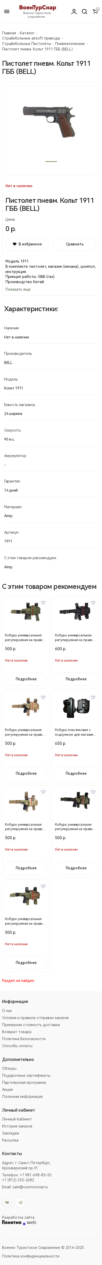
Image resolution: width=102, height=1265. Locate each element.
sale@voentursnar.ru (30, 1187)
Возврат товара (16, 1032)
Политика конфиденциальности (30, 1256)
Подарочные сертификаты (26, 1075)
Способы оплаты (17, 1046)
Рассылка (10, 1140)
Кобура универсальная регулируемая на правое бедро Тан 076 (24, 734)
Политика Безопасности (24, 1039)
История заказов (17, 1126)
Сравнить (75, 244)
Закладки (10, 1133)
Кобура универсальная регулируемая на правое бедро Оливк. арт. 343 (24, 640)
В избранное (30, 244)
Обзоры (9, 1068)
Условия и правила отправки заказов (35, 1018)
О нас (7, 1011)
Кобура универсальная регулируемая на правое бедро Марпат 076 (74, 829)
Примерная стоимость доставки (31, 1025)
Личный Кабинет (17, 1119)
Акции (7, 1089)
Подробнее (26, 679)
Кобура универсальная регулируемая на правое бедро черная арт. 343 (74, 640)
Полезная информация (22, 1096)
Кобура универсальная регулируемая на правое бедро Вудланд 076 (24, 923)
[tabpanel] (51, 130)
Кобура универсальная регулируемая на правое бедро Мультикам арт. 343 (26, 829)
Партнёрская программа (24, 1082)
